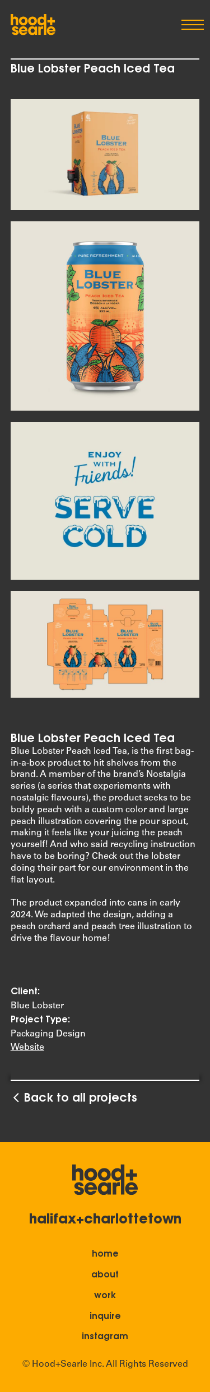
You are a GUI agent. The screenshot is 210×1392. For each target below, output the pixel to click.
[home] (33, 24)
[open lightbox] (105, 154)
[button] (190, 24)
